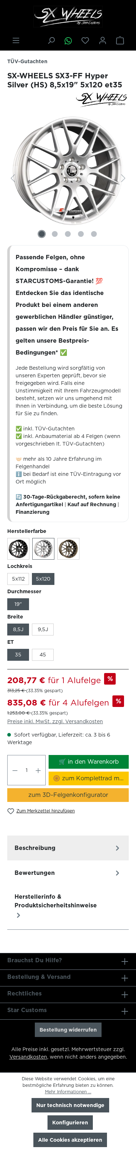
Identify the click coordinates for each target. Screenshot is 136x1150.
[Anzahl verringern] (14, 770)
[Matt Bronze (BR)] (68, 549)
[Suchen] (51, 40)
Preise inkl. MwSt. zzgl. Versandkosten (55, 721)
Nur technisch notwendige (70, 1105)
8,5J (18, 629)
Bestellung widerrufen (68, 1030)
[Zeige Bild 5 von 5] (94, 234)
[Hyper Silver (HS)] (43, 549)
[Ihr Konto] (102, 40)
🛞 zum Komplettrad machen (91, 778)
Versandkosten (28, 1057)
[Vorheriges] (12, 178)
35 (18, 655)
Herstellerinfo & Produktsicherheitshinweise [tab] (56, 901)
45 (43, 655)
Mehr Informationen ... (68, 1091)
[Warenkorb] (120, 40)
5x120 (43, 579)
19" (18, 604)
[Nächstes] (123, 178)
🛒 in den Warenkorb (89, 761)
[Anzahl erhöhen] (38, 770)
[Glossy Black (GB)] (18, 549)
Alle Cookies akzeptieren (70, 1140)
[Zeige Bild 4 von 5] (81, 234)
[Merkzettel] (85, 40)
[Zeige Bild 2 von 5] (55, 234)
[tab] (68, 848)
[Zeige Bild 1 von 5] (42, 234)
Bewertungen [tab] (35, 872)
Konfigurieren (70, 1122)
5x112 (18, 579)
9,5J (43, 629)
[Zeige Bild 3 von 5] (68, 234)
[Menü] (16, 40)
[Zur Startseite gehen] (68, 16)
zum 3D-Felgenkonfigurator (68, 794)
